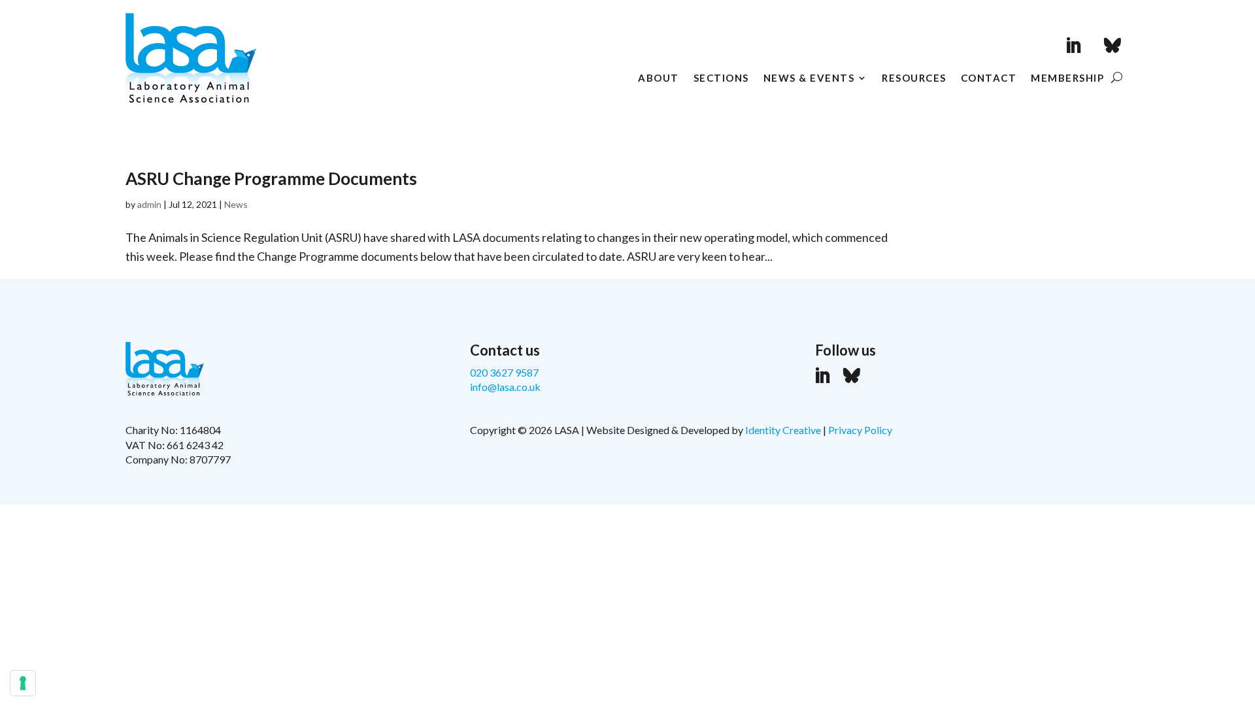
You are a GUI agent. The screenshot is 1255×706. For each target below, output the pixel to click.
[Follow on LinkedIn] (1073, 46)
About (658, 78)
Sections (721, 78)
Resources (914, 78)
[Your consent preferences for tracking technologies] (22, 683)
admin (149, 204)
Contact (989, 78)
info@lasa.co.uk (505, 386)
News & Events (809, 78)
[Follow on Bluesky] (1113, 46)
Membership (1067, 78)
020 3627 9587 (504, 372)
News (236, 204)
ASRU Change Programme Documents (271, 178)
